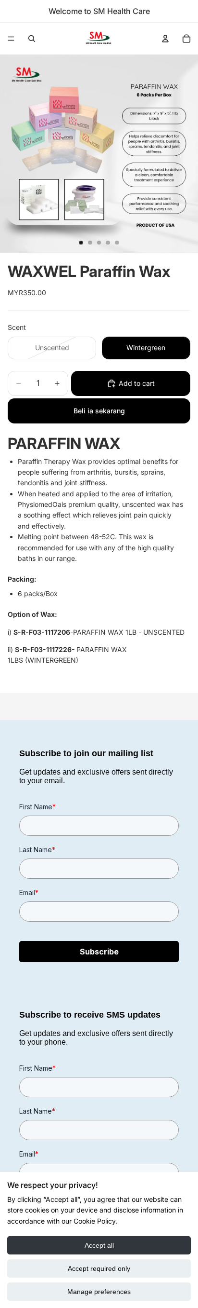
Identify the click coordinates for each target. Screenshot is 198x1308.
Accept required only (99, 1268)
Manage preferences (99, 1291)
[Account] (165, 38)
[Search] (31, 38)
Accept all (99, 1245)
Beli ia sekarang (99, 411)
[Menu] (11, 38)
